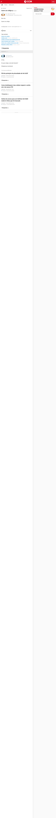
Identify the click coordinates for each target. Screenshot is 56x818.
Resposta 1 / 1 (4, 51)
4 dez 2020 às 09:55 (18, 15)
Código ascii (4, 38)
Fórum (5, 4)
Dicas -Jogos (16, 44)
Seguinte (28, 8)
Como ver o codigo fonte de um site (9, 43)
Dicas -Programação (24, 43)
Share (4, 30)
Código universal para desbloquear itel (10, 39)
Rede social (11, 4)
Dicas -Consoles (19, 41)
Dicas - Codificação (12, 38)
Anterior (4, 8)
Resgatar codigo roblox (6, 44)
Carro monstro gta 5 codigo (8, 41)
